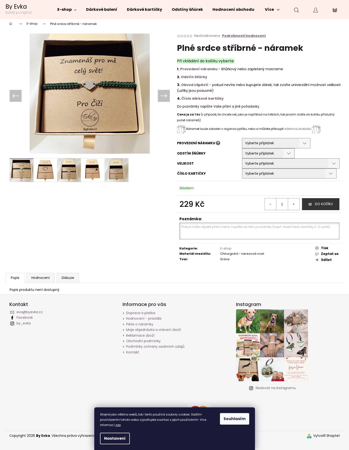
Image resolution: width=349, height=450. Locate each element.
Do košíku (324, 204)
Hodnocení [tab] (40, 277)
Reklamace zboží (140, 335)
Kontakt (132, 352)
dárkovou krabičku (298, 129)
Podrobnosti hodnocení (244, 36)
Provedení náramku (199, 69)
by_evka (24, 323)
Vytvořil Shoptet (326, 435)
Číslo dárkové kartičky (202, 98)
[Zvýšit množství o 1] (293, 204)
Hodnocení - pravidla (143, 318)
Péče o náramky (139, 324)
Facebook (25, 317)
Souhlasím (235, 418)
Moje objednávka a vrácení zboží (153, 329)
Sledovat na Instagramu (275, 388)
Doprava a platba (140, 313)
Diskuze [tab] (68, 277)
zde (118, 425)
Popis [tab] (15, 277)
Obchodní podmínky (143, 341)
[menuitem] (67, 9)
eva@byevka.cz (30, 312)
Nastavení (115, 438)
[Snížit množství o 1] (270, 204)
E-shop (225, 248)
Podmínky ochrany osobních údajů (155, 346)
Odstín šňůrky (194, 77)
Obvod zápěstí (194, 84)
